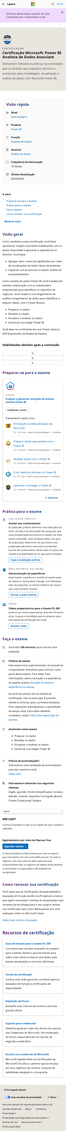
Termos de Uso (10, 1122)
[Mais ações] (59, 25)
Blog (27, 1108)
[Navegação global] (3, 4)
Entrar (60, 3)
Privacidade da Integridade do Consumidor (24, 1117)
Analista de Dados (21, 141)
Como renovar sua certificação (24, 214)
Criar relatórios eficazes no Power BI (35, 472)
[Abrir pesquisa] (53, 4)
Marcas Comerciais (31, 1122)
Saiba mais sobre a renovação (19, 920)
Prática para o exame (18, 205)
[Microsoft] (33, 4)
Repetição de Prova (17, 1001)
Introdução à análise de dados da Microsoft (33, 426)
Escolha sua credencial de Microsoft (27, 1054)
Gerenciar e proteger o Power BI (32, 485)
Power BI (16, 129)
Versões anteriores (12, 1108)
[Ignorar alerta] (62, 12)
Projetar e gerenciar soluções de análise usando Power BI (30, 400)
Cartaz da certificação (19, 974)
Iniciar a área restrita (24, 595)
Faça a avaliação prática (25, 560)
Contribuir (41, 1108)
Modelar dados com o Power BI (32, 459)
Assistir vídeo (19, 626)
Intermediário (19, 117)
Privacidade (8, 1113)
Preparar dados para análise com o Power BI (34, 443)
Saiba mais (15, 774)
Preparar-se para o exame (21, 201)
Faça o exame (14, 209)
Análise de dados (21, 154)
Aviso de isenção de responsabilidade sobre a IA (27, 1104)
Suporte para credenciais (21, 1023)
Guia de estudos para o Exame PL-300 (28, 943)
